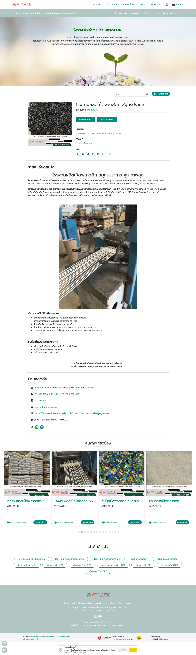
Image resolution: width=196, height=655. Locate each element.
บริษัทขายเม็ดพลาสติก (167, 559)
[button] (79, 532)
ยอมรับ (133, 650)
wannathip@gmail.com (46, 407)
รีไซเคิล (118, 133)
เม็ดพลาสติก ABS (55, 565)
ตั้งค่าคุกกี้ (122, 650)
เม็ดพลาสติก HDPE (82, 565)
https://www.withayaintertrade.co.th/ (54, 413)
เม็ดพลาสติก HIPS (169, 565)
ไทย (177, 4)
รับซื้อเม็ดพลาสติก (139, 559)
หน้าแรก (97, 4)
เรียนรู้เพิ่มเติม (81, 652)
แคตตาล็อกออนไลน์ (32, 13)
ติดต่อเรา (155, 4)
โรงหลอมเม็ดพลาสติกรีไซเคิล (32, 559)
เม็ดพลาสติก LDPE (98, 571)
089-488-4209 (56, 394)
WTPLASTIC (92, 109)
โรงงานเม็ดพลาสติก (85, 143)
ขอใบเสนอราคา (107, 119)
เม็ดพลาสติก (82, 133)
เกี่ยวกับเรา (112, 4)
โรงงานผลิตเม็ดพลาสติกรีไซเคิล (69, 559)
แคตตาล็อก (128, 4)
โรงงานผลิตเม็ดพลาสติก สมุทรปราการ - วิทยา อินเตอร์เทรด (49, 637)
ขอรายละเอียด (85, 119)
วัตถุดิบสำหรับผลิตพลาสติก (102, 133)
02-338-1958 (41, 394)
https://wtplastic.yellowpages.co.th (92, 413)
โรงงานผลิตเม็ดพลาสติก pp (107, 559)
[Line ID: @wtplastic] (37, 427)
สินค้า (142, 4)
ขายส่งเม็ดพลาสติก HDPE (113, 565)
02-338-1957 (41, 400)
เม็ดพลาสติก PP (143, 565)
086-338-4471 (73, 394)
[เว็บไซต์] (42, 427)
